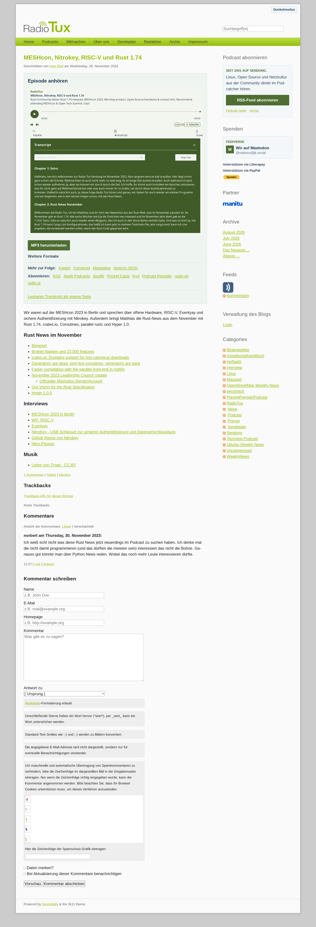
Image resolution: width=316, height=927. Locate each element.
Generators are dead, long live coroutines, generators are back (86, 363)
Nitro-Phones (43, 443)
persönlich (235, 391)
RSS (57, 276)
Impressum (198, 41)
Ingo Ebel (56, 66)
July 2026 (231, 238)
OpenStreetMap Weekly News (253, 385)
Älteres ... (231, 256)
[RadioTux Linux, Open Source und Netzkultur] (24, 19)
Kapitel (64, 268)
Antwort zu (33, 688)
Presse (234, 421)
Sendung (234, 432)
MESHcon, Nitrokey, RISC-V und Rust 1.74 (83, 57)
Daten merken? (40, 868)
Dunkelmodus (284, 9)
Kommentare (238, 295)
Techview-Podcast (242, 438)
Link (37, 564)
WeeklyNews (238, 456)
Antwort (48, 564)
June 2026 (232, 244)
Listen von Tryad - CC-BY (54, 465)
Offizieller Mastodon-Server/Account (71, 381)
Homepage (33, 617)
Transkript (81, 268)
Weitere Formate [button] (43, 256)
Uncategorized (239, 450)
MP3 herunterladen (49, 245)
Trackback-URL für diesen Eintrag (48, 496)
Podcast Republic (157, 276)
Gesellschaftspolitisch (245, 356)
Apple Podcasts (77, 276)
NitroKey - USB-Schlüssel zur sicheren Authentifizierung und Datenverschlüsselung (103, 432)
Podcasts (50, 41)
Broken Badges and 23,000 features (63, 351)
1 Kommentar (34, 475)
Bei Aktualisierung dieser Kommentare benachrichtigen (74, 873)
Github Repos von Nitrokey (55, 438)
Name (29, 589)
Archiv (174, 41)
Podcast (235, 415)
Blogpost (39, 345)
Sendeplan (126, 41)
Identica (64, 475)
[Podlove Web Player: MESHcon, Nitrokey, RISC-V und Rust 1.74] (115, 161)
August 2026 (234, 232)
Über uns (101, 41)
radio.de (182, 276)
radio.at (34, 283)
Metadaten (102, 268)
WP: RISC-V (43, 420)
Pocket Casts (118, 276)
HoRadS (234, 361)
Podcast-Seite (236, 110)
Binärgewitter (238, 350)
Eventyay (40, 426)
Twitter (51, 475)
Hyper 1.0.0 (42, 393)
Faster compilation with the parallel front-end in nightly (78, 369)
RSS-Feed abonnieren (257, 100)
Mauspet (234, 379)
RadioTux (235, 403)
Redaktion (152, 41)
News (232, 409)
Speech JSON (126, 268)
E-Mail (29, 603)
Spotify (98, 276)
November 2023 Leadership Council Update (69, 375)
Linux (231, 373)
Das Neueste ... (236, 250)
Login (227, 324)
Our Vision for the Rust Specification (63, 387)
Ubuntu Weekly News (245, 444)
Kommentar (34, 630)
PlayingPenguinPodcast (247, 397)
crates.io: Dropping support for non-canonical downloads (80, 357)
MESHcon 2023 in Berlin (53, 414)
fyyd (135, 276)
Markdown (32, 703)
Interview (234, 367)
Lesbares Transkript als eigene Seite (59, 296)
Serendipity (50, 904)
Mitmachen (75, 41)
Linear (66, 526)
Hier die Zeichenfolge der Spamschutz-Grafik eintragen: (65, 849)
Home (29, 41)
